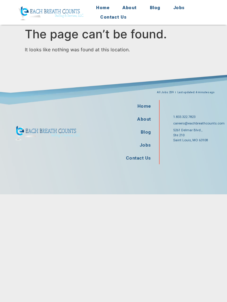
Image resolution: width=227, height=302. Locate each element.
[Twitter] (194, 153)
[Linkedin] (213, 153)
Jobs (179, 7)
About (129, 7)
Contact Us (113, 17)
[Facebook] (175, 153)
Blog (155, 7)
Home (102, 7)
